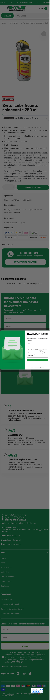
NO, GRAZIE (36, 364)
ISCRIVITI (36, 360)
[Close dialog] (47, 332)
